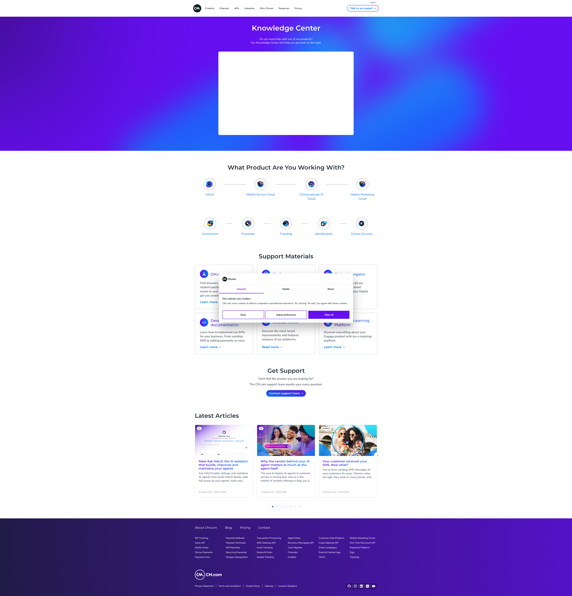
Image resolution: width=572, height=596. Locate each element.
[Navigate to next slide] (377, 455)
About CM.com (206, 527)
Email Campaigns (328, 547)
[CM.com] (197, 8)
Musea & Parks (264, 552)
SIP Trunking (201, 538)
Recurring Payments (236, 552)
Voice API (200, 542)
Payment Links (202, 557)
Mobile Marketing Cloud (362, 538)
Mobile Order (202, 547)
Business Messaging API (301, 542)
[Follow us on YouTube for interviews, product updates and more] (373, 586)
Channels (293, 552)
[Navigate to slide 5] (286, 506)
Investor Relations (287, 586)
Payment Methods (235, 538)
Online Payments (204, 552)
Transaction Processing (269, 538)
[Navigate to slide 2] (272, 506)
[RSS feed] (367, 586)
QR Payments (233, 547)
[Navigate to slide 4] (281, 506)
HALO (322, 557)
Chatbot (292, 557)
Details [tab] (286, 289)
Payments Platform (360, 547)
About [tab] (330, 289)
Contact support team (284, 393)
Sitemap (269, 586)
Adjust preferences (286, 314)
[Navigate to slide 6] (290, 506)
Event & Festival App (330, 552)
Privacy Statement (204, 586)
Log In (373, 2)
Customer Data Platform (331, 538)
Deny (243, 314)
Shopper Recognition (237, 557)
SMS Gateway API (266, 542)
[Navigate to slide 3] (277, 506)
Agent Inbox (294, 538)
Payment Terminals (236, 542)
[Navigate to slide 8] (299, 506)
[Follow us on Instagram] (355, 586)
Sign (352, 552)
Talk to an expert (361, 8)
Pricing (298, 8)
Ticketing (354, 557)
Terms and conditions (230, 586)
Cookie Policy (253, 586)
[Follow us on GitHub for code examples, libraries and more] (349, 586)
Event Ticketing (265, 547)
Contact (264, 527)
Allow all (328, 314)
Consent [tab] (241, 289)
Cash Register (295, 547)
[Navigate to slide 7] (295, 506)
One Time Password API (362, 542)
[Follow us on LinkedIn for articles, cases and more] (361, 586)
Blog (228, 527)
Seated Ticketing (265, 557)
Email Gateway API (329, 542)
